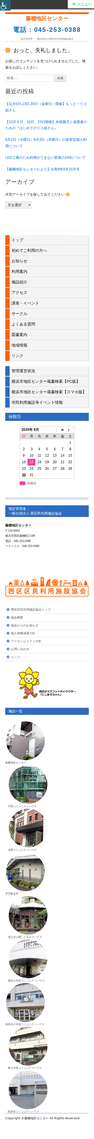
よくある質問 (23, 324)
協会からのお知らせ (24, 625)
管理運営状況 (23, 371)
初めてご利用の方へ (29, 250)
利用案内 (19, 271)
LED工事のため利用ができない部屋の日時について (45, 157)
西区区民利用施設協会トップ (31, 609)
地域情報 (19, 345)
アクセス (19, 292)
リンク (17, 356)
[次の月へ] (70, 429)
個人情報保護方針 (23, 633)
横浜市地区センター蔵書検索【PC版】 (46, 381)
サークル (19, 313)
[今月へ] (62, 429)
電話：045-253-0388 (47, 29)
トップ (17, 240)
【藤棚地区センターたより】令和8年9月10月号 (42, 169)
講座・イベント (25, 303)
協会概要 (17, 617)
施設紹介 (19, 282)
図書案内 (19, 335)
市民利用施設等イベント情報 (37, 402)
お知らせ (19, 261)
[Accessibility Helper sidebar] (5, 5)
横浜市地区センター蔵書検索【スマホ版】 (49, 392)
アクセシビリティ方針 (26, 641)
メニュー (84, 4)
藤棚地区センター (47, 18)
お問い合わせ (20, 649)
